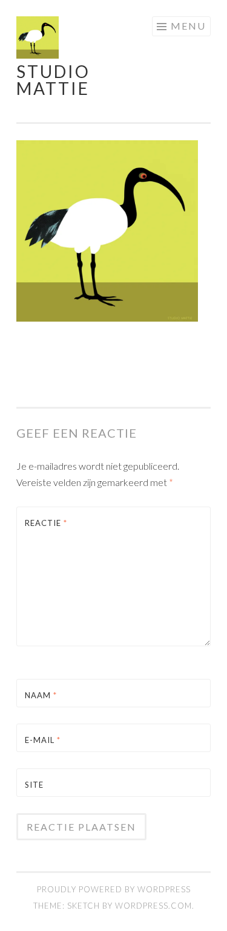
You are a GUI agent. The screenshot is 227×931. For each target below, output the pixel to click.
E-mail (43, 740)
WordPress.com (153, 905)
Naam (41, 695)
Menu (188, 25)
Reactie (46, 523)
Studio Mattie (53, 80)
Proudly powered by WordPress (114, 889)
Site (34, 785)
